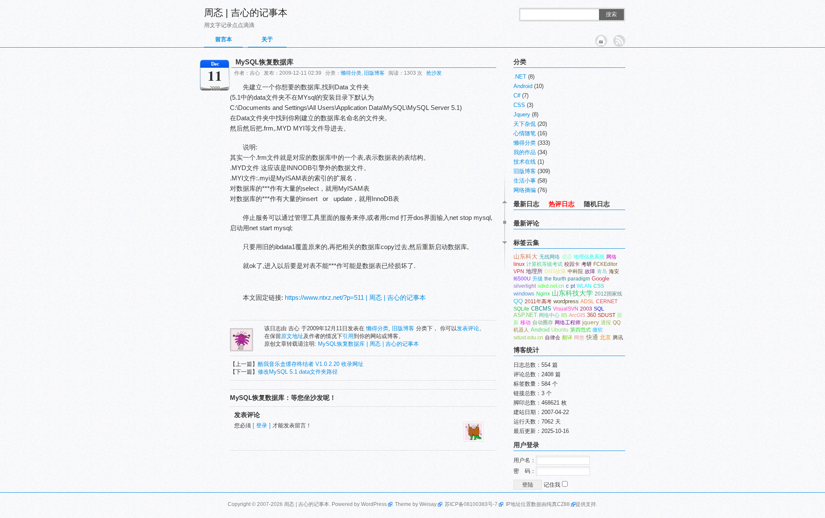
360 (591, 315)
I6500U (522, 279)
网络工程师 (568, 323)
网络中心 (549, 315)
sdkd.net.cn (551, 286)
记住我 (553, 484)
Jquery (521, 114)
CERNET (606, 302)
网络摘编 (524, 190)
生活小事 (524, 180)
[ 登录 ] (261, 425)
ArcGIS (577, 315)
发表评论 (468, 328)
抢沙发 (434, 73)
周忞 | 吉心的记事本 (245, 12)
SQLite (521, 309)
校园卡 (572, 264)
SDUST (606, 315)
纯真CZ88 (558, 504)
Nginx (543, 294)
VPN (518, 271)
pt (573, 286)
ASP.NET (525, 315)
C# (516, 95)
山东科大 (525, 256)
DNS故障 (555, 271)
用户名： (524, 460)
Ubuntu (559, 330)
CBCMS (541, 308)
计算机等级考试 (544, 264)
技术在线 (524, 161)
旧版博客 (374, 73)
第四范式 (580, 330)
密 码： (524, 471)
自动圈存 (542, 323)
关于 (267, 39)
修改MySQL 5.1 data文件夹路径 (298, 372)
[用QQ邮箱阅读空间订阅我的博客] (601, 41)
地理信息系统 (589, 257)
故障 (590, 271)
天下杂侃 (524, 124)
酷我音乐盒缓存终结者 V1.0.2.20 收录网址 (311, 364)
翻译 (567, 338)
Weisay (428, 504)
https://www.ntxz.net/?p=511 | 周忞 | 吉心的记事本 (355, 297)
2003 (586, 309)
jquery (590, 322)
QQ (518, 301)
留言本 (223, 39)
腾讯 (618, 338)
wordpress (566, 301)
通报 (606, 323)
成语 (567, 257)
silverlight (524, 286)
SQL (599, 309)
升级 (537, 279)
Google (600, 278)
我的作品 (524, 152)
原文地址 (292, 336)
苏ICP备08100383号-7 (471, 504)
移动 (525, 323)
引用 (348, 336)
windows (524, 293)
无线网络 (549, 257)
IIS (564, 315)
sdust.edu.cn (528, 338)
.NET (519, 76)
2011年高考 (538, 302)
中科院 (575, 271)
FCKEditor (605, 264)
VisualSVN (565, 309)
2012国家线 (608, 294)
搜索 (611, 14)
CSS (519, 105)
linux (519, 264)
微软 (598, 330)
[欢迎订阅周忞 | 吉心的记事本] (619, 41)
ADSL (587, 302)
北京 (605, 337)
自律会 (552, 338)
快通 (592, 337)
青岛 (602, 271)
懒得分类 (351, 73)
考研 (586, 264)
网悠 (579, 338)
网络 (611, 257)
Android (522, 86)
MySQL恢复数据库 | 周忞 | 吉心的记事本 (368, 344)
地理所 (534, 271)
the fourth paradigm (567, 279)
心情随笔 (524, 133)
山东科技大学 (572, 293)
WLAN (584, 286)
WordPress (374, 504)
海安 (614, 271)
